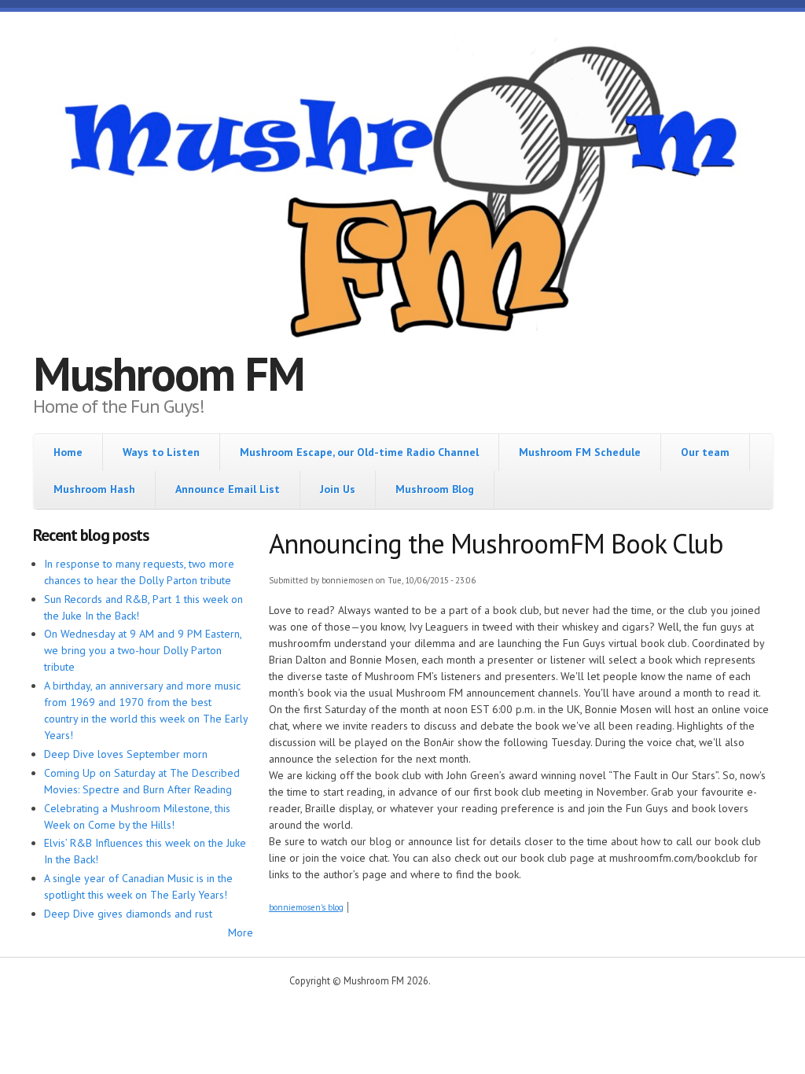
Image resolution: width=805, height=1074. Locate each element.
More (240, 932)
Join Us (337, 489)
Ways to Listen (161, 452)
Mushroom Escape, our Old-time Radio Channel (359, 452)
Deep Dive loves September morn (126, 754)
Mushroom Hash (94, 489)
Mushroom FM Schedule (580, 452)
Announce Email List (227, 489)
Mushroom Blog (434, 489)
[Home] (402, 194)
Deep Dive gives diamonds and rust (128, 914)
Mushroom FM (168, 373)
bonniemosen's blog (306, 907)
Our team (705, 452)
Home (68, 452)
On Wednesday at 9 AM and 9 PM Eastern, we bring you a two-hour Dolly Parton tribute (142, 650)
